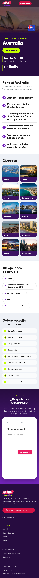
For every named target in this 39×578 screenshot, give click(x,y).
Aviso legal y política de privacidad (13, 573)
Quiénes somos (8, 549)
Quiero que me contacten (19, 510)
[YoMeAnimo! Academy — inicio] (6, 3)
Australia (5, 529)
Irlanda (5, 537)
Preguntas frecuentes (11, 553)
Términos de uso (7, 570)
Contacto (6, 557)
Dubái (4, 540)
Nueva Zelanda (8, 533)
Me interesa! (11, 50)
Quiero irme (25, 3)
